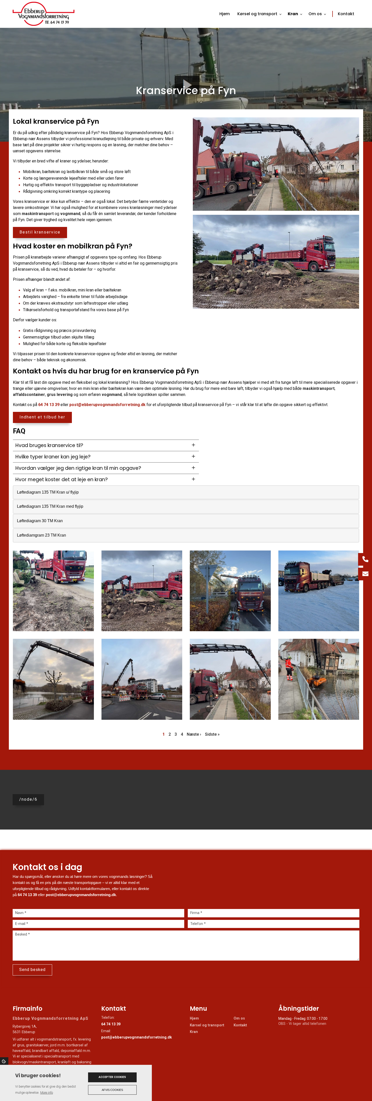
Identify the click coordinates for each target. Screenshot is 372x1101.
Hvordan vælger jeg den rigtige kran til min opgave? (78, 468)
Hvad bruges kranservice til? (49, 445)
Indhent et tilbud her (42, 417)
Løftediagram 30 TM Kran (40, 521)
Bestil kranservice (39, 232)
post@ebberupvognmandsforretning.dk (107, 404)
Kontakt (240, 1025)
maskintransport (38, 213)
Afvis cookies (112, 1089)
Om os (239, 1018)
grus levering (60, 394)
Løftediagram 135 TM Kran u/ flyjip (48, 492)
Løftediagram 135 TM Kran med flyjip (50, 506)
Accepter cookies (112, 1077)
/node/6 (28, 799)
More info (46, 1092)
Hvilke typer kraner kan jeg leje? (53, 456)
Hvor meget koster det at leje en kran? (61, 479)
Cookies (4, 1061)
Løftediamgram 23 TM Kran (41, 535)
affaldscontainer (29, 394)
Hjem (194, 1018)
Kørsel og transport (207, 1025)
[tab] (186, 492)
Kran (194, 1032)
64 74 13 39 (48, 404)
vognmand (70, 213)
